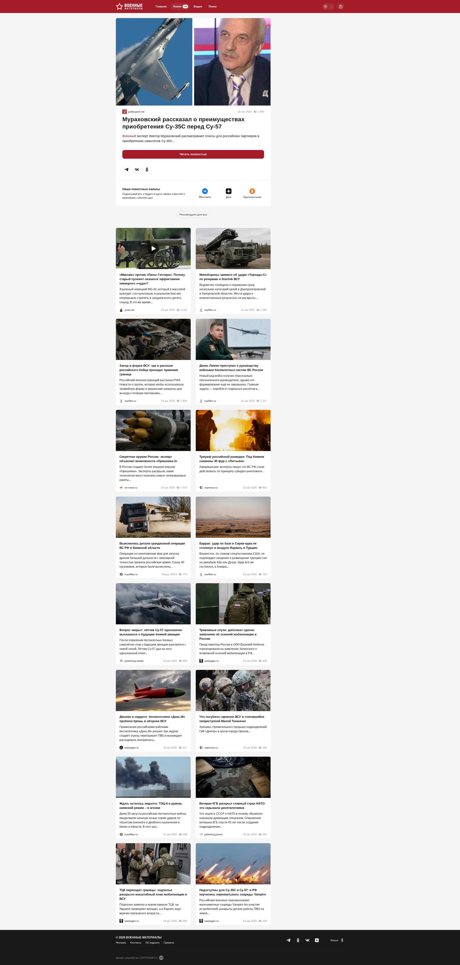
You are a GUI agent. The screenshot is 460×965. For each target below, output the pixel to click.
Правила (169, 942)
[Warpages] (201, 661)
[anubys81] (121, 309)
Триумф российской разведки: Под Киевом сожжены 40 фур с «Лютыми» (231, 459)
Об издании (152, 942)
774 (185, 574)
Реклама (121, 942)
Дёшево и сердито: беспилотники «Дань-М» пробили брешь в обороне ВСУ (152, 719)
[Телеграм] (288, 940)
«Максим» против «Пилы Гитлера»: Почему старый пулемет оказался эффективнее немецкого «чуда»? (152, 279)
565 (265, 834)
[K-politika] (121, 574)
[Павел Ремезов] (121, 401)
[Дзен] (316, 940)
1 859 (184, 400)
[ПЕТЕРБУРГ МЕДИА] (121, 661)
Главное (161, 6)
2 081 (263, 309)
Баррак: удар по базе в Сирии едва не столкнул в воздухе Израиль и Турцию (228, 545)
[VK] (307, 940)
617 (185, 747)
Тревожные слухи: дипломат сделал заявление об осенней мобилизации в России (227, 634)
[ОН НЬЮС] (121, 487)
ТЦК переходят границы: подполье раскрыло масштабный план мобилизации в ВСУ (153, 894)
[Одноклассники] (298, 940)
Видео (198, 6)
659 (185, 660)
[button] (126, 169)
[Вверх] (337, 940)
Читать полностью (193, 154)
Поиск (213, 6)
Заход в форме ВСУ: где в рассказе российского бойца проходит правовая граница (148, 370)
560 (185, 920)
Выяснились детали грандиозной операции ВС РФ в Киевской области (152, 545)
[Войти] (340, 6)
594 (265, 747)
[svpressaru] (201, 487)
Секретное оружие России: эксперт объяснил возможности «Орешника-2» (148, 459)
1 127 (263, 400)
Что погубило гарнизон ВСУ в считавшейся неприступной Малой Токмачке (231, 719)
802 (265, 487)
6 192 (184, 309)
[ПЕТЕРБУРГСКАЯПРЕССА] (201, 834)
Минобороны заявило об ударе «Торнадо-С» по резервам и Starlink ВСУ (233, 277)
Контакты (135, 942)
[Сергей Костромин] (201, 309)
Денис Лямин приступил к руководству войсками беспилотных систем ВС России (231, 368)
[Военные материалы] (129, 6)
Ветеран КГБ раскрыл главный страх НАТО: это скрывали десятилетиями (232, 805)
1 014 (184, 487)
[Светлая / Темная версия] (328, 6)
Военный (129, 136)
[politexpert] (124, 111)
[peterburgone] (121, 747)
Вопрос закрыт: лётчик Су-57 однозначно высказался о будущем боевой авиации (150, 632)
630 (265, 660)
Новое (180, 6)
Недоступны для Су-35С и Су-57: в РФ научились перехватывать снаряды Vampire (232, 892)
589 (185, 834)
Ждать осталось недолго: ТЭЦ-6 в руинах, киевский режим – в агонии (151, 805)
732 (265, 574)
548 (265, 920)
